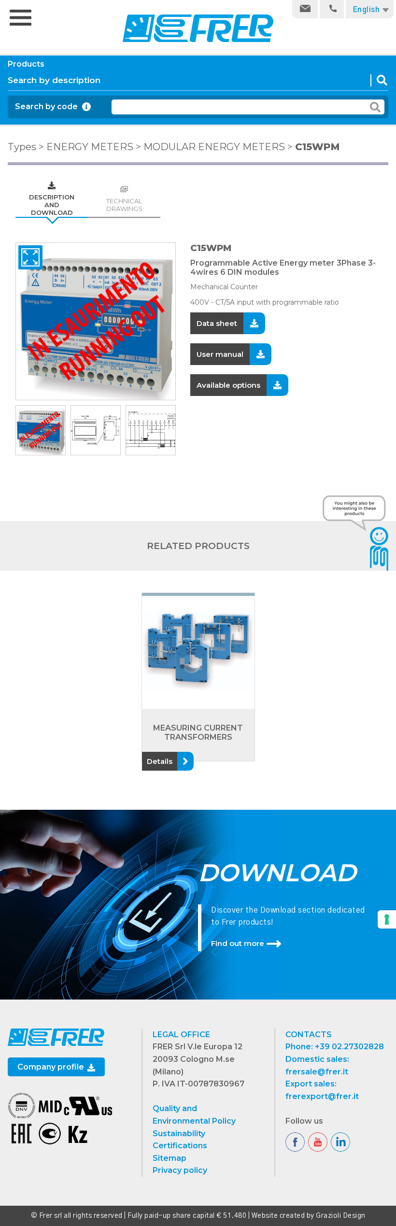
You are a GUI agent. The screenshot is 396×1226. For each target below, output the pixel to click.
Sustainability (179, 1133)
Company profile (51, 1066)
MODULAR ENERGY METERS (214, 147)
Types (22, 147)
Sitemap (169, 1158)
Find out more (237, 943)
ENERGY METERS (89, 147)
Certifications (180, 1145)
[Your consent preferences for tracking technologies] (387, 919)
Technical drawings (124, 204)
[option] (95, 321)
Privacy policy (180, 1170)
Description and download (51, 204)
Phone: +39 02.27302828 (334, 1046)
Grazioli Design (341, 1215)
